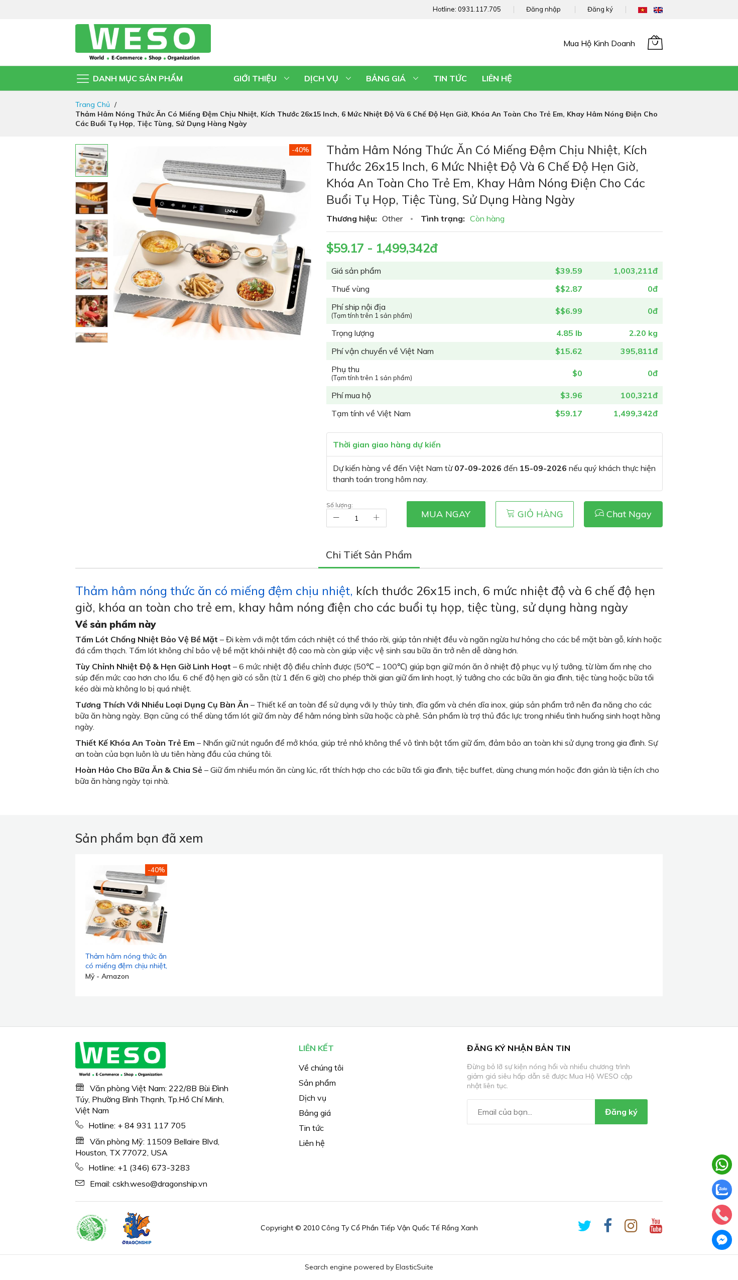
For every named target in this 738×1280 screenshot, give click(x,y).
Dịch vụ (312, 1098)
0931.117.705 (479, 9)
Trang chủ (92, 104)
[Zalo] (722, 1190)
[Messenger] (722, 1240)
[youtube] (656, 1227)
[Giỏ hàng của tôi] (655, 42)
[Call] (722, 1215)
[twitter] (584, 1227)
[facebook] (607, 1227)
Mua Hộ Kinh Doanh (599, 43)
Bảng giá (315, 1113)
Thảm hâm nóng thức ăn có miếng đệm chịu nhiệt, (215, 590)
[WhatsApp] (722, 1164)
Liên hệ (312, 1143)
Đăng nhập (543, 9)
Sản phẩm (317, 1083)
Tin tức (311, 1128)
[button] (91, 198)
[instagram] (631, 1227)
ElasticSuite (414, 1266)
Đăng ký (600, 9)
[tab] (369, 554)
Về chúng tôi (321, 1068)
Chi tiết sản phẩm (369, 554)
